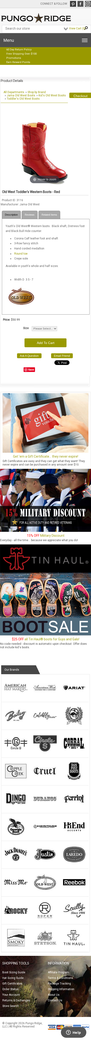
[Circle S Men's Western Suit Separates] (45, 751)
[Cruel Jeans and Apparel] (45, 779)
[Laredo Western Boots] (74, 862)
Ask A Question (29, 356)
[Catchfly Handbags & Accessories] (45, 723)
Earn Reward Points (18, 62)
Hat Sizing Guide (13, 978)
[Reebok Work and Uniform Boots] (74, 890)
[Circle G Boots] (16, 751)
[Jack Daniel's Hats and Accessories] (16, 862)
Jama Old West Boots (21, 95)
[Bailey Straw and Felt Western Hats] (16, 723)
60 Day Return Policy (19, 49)
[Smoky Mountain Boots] (16, 945)
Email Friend (62, 356)
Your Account (11, 994)
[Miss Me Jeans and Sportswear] (16, 890)
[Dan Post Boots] (74, 779)
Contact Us (55, 1000)
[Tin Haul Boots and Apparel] (74, 945)
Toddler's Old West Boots (23, 98)
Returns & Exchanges (16, 1000)
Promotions (13, 58)
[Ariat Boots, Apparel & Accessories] (74, 695)
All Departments (14, 92)
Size (26, 328)
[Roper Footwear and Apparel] (45, 917)
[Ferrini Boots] (74, 806)
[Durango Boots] (45, 806)
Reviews (30, 214)
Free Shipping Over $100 (21, 53)
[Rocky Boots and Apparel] (16, 917)
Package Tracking (59, 983)
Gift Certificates (12, 983)
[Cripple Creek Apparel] (16, 779)
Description (11, 214)
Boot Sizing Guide (13, 972)
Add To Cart (45, 343)
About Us (54, 994)
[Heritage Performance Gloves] (45, 834)
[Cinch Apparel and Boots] (74, 723)
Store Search (10, 1006)
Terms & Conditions (60, 978)
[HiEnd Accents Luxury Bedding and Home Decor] (74, 834)
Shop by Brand (37, 92)
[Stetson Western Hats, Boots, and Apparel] (45, 945)
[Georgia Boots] (16, 834)
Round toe (21, 253)
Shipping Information (61, 989)
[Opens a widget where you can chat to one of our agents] (73, 1033)
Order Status (10, 989)
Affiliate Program (58, 972)
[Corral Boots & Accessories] (74, 751)
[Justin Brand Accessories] (45, 862)
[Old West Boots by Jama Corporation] (45, 890)
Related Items (49, 214)
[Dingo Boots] (16, 806)
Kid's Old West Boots (52, 95)
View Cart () (77, 28)
